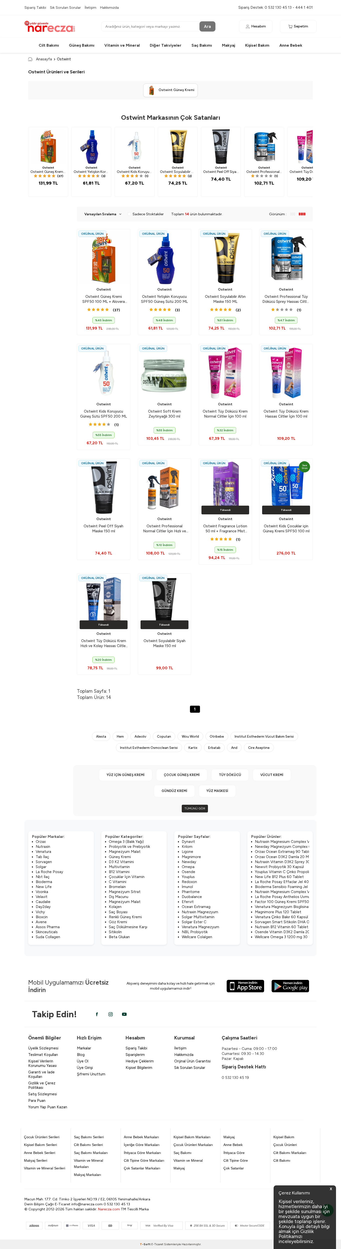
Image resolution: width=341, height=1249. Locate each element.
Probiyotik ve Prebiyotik (129, 846)
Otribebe (217, 736)
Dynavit (188, 841)
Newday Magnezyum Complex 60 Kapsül (290, 846)
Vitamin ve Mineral (122, 45)
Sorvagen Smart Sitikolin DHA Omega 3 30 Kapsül (297, 922)
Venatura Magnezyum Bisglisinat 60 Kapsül (291, 907)
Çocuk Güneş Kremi (182, 775)
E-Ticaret (157, 1244)
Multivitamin (119, 867)
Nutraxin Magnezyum (200, 912)
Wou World (190, 736)
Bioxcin (42, 917)
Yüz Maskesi (217, 791)
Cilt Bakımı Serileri (88, 1145)
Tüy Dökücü (230, 775)
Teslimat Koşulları (43, 1054)
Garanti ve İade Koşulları (41, 1074)
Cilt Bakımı (49, 45)
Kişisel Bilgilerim (139, 1067)
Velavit (41, 897)
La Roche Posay (49, 872)
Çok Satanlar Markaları (142, 1168)
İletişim (90, 7)
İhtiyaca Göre (234, 1153)
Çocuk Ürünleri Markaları (193, 1145)
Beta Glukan (119, 937)
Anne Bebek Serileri (39, 1153)
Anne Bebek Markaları (141, 1137)
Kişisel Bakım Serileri (40, 1145)
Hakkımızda (109, 7)
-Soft (145, 1244)
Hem (120, 736)
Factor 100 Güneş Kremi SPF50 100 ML (289, 902)
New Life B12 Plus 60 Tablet (279, 877)
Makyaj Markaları (87, 1175)
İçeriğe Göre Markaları (142, 1145)
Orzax (41, 841)
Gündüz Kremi (174, 791)
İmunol (187, 887)
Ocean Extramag (196, 907)
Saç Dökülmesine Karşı (128, 927)
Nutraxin (43, 846)
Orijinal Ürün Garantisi (192, 1061)
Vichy (40, 912)
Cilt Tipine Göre (235, 1160)
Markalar (84, 1048)
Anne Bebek (290, 45)
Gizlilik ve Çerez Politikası (41, 1085)
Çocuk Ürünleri (285, 1145)
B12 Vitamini (119, 872)
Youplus (188, 877)
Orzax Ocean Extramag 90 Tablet (284, 851)
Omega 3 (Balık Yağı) (126, 841)
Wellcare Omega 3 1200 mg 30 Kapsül (287, 937)
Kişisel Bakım (257, 45)
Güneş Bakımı (81, 45)
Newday (189, 862)
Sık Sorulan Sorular (65, 7)
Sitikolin (115, 932)
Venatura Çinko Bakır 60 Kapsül (281, 917)
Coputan (164, 736)
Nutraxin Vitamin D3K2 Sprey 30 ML (285, 862)
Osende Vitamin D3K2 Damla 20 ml (285, 932)
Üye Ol (82, 1061)
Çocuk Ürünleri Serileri (41, 1137)
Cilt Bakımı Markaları (289, 1153)
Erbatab (214, 748)
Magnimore (191, 857)
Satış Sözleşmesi (42, 1094)
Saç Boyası (118, 912)
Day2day (43, 907)
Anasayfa (44, 59)
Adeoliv (140, 736)
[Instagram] (111, 1014)
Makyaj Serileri (35, 1160)
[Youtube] (124, 1014)
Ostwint (48, 167)
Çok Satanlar (233, 1168)
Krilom (187, 846)
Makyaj (228, 45)
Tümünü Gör (194, 808)
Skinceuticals (47, 932)
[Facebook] (97, 1014)
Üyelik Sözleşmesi (43, 1048)
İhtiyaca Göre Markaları (142, 1153)
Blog (81, 1054)
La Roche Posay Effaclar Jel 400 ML (286, 882)
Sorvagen (44, 862)
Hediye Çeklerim (140, 1061)
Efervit (188, 902)
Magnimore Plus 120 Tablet (278, 912)
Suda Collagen (48, 937)
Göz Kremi (118, 922)
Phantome (191, 892)
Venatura (43, 851)
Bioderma (44, 882)
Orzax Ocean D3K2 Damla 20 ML (283, 857)
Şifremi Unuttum (91, 1074)
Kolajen (115, 907)
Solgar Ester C (194, 922)
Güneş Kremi (120, 857)
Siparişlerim (135, 1054)
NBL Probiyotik (195, 932)
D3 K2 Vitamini (121, 862)
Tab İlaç (42, 857)
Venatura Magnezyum (200, 927)
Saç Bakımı (201, 45)
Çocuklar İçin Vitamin (127, 877)
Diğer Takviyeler (165, 45)
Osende (188, 872)
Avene (41, 922)
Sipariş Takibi (35, 7)
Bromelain (117, 887)
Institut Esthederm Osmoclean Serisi (149, 748)
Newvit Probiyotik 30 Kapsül (279, 867)
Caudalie (43, 902)
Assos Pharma (48, 927)
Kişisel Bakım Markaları (191, 1137)
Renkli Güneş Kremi (125, 917)
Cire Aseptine (259, 748)
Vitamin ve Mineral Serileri (44, 1168)
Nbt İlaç (43, 877)
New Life (44, 887)
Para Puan (36, 1100)
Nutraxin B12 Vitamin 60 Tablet (281, 927)
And (234, 748)
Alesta (101, 736)
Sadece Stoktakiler (148, 214)
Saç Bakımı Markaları (91, 1153)
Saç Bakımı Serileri (89, 1137)
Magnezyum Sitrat (125, 892)
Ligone (187, 851)
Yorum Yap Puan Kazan (47, 1107)
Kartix (192, 748)
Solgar (41, 867)
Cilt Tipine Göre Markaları (144, 1160)
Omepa (188, 867)
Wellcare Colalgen (197, 937)
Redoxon (189, 882)
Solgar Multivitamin (198, 917)
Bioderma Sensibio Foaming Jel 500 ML (288, 887)
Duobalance (192, 897)
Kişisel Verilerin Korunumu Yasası (42, 1063)
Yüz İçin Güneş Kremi (126, 775)
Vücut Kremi (271, 775)
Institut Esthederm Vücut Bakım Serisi (264, 736)
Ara (207, 26)
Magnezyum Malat (125, 851)
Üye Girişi (85, 1067)
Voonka (42, 892)
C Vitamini (117, 882)
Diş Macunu (118, 897)
